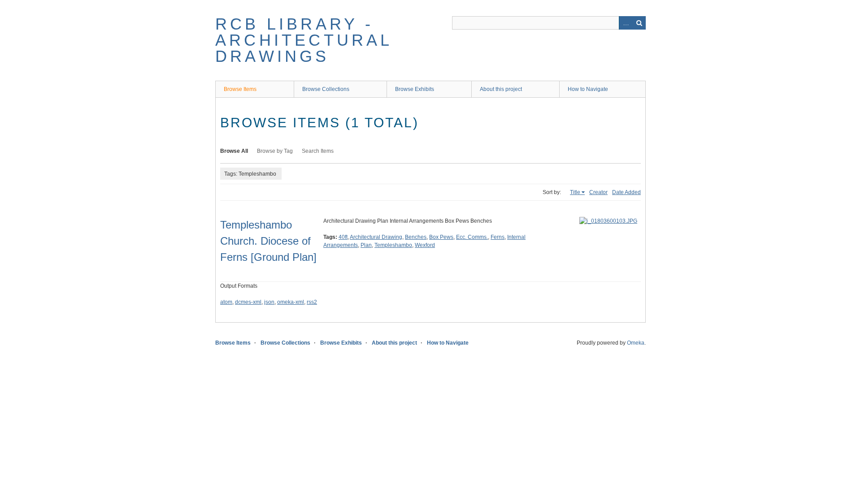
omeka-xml (290, 302)
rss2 (312, 302)
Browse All (234, 151)
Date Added (626, 192)
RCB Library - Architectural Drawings (303, 40)
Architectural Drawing (376, 237)
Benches (415, 237)
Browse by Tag (275, 151)
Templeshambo (393, 245)
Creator (598, 192)
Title (575, 192)
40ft (343, 237)
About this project (501, 89)
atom (226, 302)
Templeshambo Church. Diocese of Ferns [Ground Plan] (268, 241)
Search (639, 23)
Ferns (497, 237)
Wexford (425, 245)
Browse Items (240, 89)
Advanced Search (625, 23)
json (269, 302)
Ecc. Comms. (472, 237)
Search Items (318, 151)
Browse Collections (325, 89)
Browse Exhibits (414, 89)
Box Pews (441, 237)
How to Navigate (588, 89)
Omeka (635, 343)
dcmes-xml (248, 302)
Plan (366, 245)
